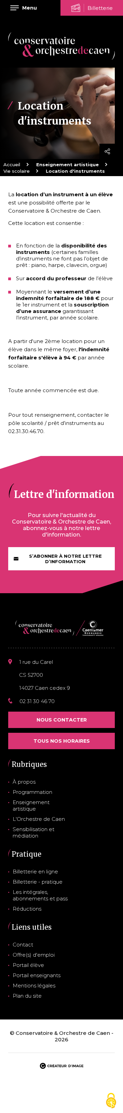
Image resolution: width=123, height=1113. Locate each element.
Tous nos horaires (61, 741)
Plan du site (27, 996)
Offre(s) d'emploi (34, 955)
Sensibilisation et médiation (33, 832)
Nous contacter (62, 720)
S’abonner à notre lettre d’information (65, 558)
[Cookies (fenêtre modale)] (111, 1101)
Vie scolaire (16, 171)
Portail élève (28, 965)
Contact (23, 944)
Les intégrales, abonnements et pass (40, 895)
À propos (24, 782)
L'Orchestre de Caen (39, 819)
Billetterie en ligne (35, 871)
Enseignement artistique (31, 805)
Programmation (32, 792)
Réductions (27, 908)
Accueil (11, 164)
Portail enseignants (36, 975)
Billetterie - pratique (38, 882)
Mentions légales (34, 985)
